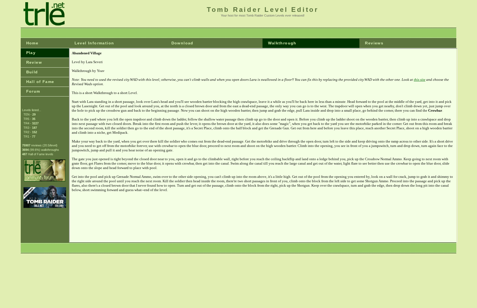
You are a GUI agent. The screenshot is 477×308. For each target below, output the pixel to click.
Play (31, 52)
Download (182, 43)
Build (32, 72)
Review (34, 62)
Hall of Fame (40, 81)
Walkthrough (282, 43)
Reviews (374, 43)
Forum (33, 91)
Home (32, 43)
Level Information (94, 43)
